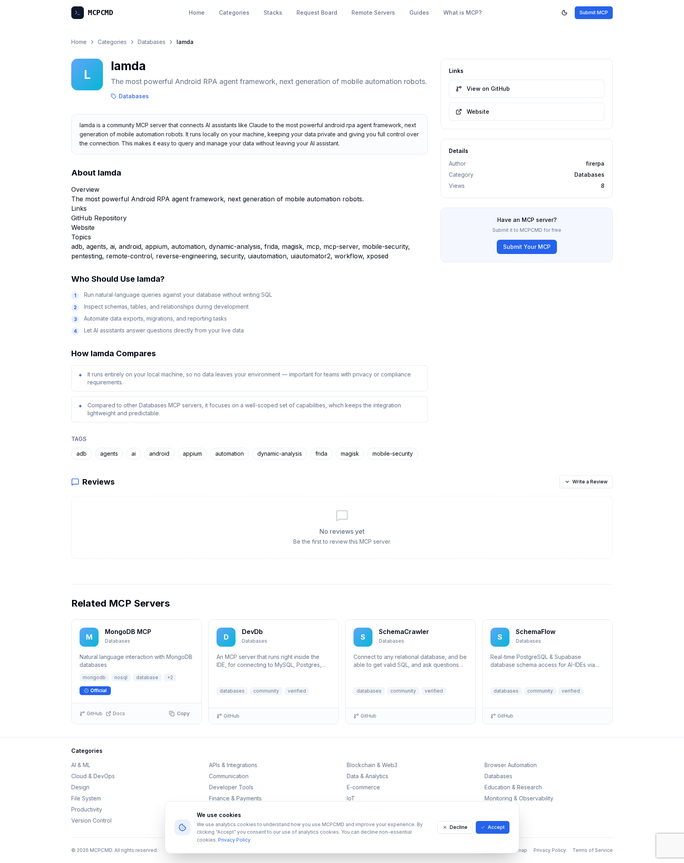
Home (197, 12)
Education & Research (513, 787)
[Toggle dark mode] (564, 13)
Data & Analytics (367, 776)
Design (80, 787)
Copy (183, 713)
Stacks (273, 12)
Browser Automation (510, 765)
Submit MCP (594, 12)
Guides (419, 12)
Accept (496, 827)
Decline (458, 827)
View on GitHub (488, 88)
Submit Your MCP (527, 246)
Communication (229, 776)
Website (83, 227)
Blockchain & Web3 (372, 765)
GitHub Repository (99, 218)
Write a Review (590, 482)
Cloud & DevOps (93, 776)
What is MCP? (462, 12)
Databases (151, 41)
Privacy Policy (234, 840)
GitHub (95, 713)
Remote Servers (373, 12)
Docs (119, 713)
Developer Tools (231, 787)
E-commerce (363, 787)
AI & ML (80, 765)
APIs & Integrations (233, 765)
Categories (234, 12)
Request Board (316, 12)
